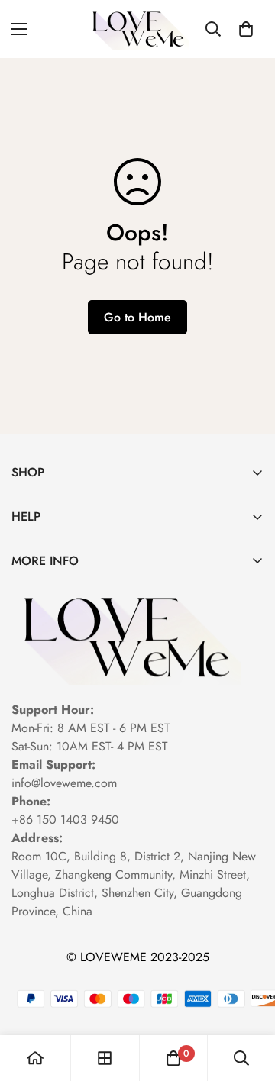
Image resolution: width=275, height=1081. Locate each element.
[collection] (104, 1058)
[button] (246, 29)
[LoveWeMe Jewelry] (138, 29)
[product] (35, 1058)
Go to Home (137, 317)
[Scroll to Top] (247, 1000)
